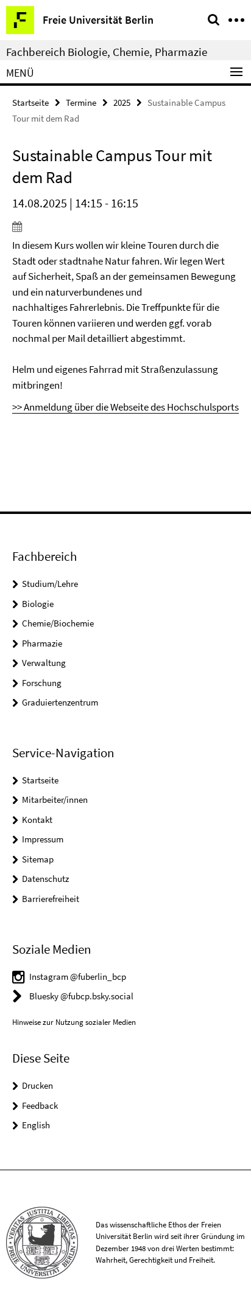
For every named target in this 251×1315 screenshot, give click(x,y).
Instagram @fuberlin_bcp (77, 976)
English (36, 1125)
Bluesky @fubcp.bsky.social (81, 996)
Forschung (42, 683)
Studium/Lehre (50, 583)
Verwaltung (44, 662)
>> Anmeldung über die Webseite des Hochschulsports (125, 407)
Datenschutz (45, 878)
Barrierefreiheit (50, 898)
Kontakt (37, 819)
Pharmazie (42, 643)
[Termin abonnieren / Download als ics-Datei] (125, 226)
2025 (121, 102)
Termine (81, 102)
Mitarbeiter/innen (55, 799)
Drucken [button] (37, 1085)
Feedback (40, 1105)
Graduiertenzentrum (60, 702)
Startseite (30, 102)
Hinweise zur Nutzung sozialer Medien (74, 1022)
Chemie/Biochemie (58, 623)
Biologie (38, 603)
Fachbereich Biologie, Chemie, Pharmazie (106, 51)
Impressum (42, 839)
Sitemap (38, 859)
